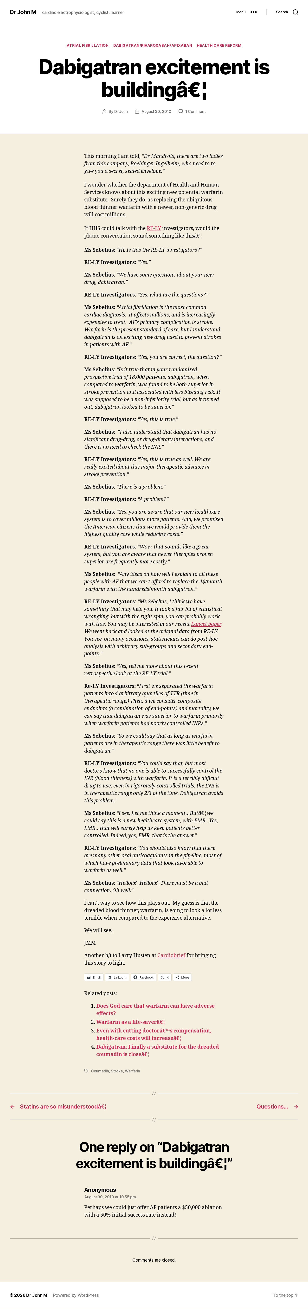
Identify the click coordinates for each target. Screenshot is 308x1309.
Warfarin (132, 1071)
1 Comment (195, 111)
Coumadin (100, 1071)
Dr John (121, 111)
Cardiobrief (171, 955)
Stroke (117, 1071)
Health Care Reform (219, 45)
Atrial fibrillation (88, 45)
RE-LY (154, 228)
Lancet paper (206, 624)
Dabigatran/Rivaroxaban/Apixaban (152, 45)
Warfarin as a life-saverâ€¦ (131, 1022)
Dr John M (23, 12)
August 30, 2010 (156, 111)
